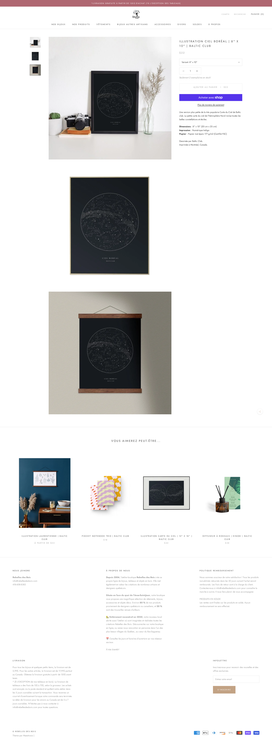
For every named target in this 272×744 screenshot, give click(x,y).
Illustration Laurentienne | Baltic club (45, 538)
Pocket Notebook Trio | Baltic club (105, 536)
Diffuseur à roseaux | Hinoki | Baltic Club (227, 538)
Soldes (197, 24)
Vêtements (103, 24)
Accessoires (163, 24)
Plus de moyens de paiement (211, 104)
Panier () (257, 14)
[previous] (9, 496)
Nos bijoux (58, 24)
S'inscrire (224, 689)
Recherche (240, 14)
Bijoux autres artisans (132, 24)
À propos (214, 24)
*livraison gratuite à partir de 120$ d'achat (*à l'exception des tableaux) (136, 3)
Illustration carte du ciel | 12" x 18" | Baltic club (166, 538)
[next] (262, 496)
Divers (182, 24)
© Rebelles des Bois (24, 731)
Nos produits (81, 24)
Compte (226, 14)
